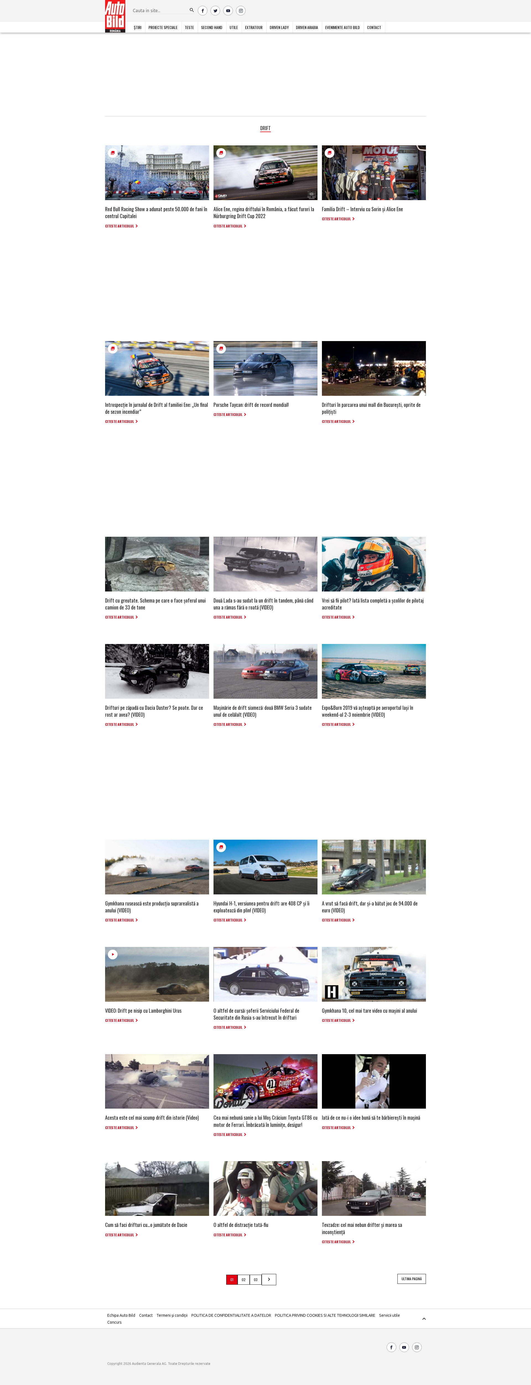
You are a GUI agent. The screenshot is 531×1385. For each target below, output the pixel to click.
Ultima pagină (412, 1278)
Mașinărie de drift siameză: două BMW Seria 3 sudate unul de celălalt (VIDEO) (263, 711)
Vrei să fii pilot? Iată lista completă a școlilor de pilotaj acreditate (373, 604)
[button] (192, 10)
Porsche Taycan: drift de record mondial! (251, 404)
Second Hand (211, 27)
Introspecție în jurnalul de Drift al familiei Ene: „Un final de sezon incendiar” (156, 408)
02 (244, 1279)
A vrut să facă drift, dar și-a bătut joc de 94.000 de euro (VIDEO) (370, 907)
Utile (234, 27)
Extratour (253, 27)
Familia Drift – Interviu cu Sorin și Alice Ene (362, 209)
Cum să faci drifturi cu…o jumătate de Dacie (146, 1224)
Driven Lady (279, 27)
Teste (189, 27)
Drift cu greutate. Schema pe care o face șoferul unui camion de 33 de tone (155, 604)
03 (255, 1279)
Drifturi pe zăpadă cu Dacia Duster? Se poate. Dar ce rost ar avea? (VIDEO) (154, 711)
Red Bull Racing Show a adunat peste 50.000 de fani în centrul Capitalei (156, 212)
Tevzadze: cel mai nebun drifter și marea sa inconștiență (362, 1228)
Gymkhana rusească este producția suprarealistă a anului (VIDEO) (152, 907)
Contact (374, 27)
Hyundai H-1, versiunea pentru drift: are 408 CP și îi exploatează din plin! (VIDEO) (261, 907)
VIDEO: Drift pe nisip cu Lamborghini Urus (143, 1010)
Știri (137, 27)
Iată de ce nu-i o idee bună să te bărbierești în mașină (371, 1117)
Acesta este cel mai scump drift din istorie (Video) (152, 1117)
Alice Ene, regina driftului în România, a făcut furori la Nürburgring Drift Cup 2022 (264, 212)
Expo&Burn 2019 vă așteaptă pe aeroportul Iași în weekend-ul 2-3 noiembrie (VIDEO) (367, 711)
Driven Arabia (307, 27)
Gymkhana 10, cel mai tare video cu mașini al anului (369, 1010)
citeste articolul (119, 226)
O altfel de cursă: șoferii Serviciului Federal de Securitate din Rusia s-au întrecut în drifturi (256, 1014)
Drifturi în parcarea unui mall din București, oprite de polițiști (371, 408)
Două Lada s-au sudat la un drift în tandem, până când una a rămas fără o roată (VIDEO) (263, 604)
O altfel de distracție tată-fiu (241, 1224)
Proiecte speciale (163, 27)
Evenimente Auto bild (342, 27)
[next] (269, 1279)
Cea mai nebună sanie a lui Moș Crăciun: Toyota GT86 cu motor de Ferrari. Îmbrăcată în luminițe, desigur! (265, 1121)
